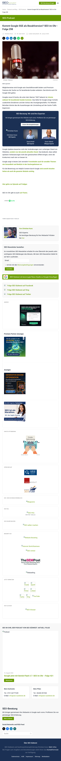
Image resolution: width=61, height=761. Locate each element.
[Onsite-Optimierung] (30, 445)
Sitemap (37, 756)
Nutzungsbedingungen (26, 265)
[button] (58, 3)
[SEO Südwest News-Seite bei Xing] (29, 596)
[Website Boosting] (30, 537)
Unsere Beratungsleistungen (30, 124)
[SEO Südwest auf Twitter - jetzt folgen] (23, 596)
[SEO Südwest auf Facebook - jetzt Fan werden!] (27, 584)
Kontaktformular (53, 750)
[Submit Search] (31, 733)
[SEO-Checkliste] (30, 315)
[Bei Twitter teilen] (3, 38)
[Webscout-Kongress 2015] (30, 480)
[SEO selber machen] (30, 525)
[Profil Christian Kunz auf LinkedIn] (33, 590)
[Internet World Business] (30, 546)
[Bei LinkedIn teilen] (11, 38)
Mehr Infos (52, 747)
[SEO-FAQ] (30, 513)
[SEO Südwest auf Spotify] (34, 584)
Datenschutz (16, 756)
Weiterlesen (9, 680)
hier (23, 238)
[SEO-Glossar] (30, 609)
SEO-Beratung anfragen (47, 3)
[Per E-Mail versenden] (22, 38)
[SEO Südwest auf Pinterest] (27, 590)
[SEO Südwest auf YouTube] (36, 596)
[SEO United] (30, 551)
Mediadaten (45, 756)
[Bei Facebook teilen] (7, 38)
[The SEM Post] (30, 561)
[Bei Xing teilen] (14, 38)
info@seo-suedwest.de (17, 696)
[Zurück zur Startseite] (9, 3)
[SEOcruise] (30, 489)
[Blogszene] (30, 502)
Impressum (29, 756)
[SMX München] (30, 472)
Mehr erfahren (8, 718)
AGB (22, 756)
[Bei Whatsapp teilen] (18, 38)
